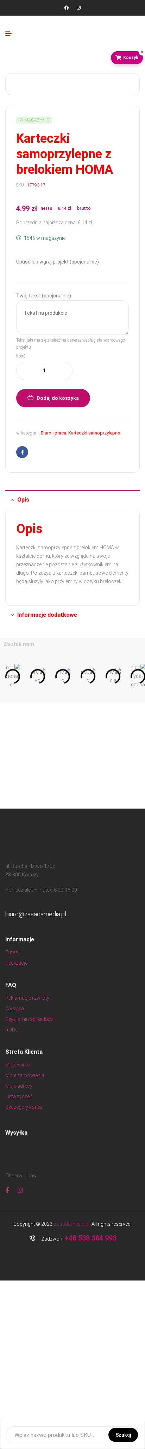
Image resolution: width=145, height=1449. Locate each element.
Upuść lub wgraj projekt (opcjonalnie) (57, 262)
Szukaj (123, 1435)
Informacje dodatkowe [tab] (47, 614)
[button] (8, 676)
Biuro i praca (53, 433)
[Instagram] (78, 8)
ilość (20, 356)
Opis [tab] (23, 499)
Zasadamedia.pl (71, 1224)
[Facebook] (66, 8)
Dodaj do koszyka (58, 398)
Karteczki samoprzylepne (94, 433)
